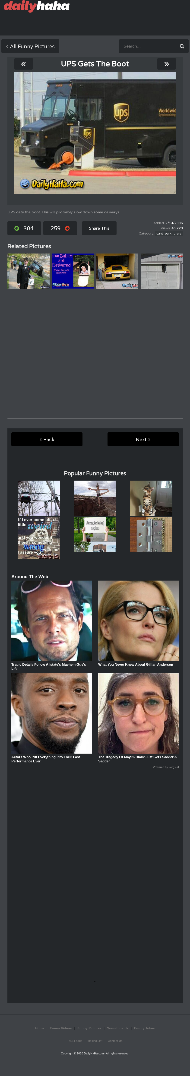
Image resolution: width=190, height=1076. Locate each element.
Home (39, 1028)
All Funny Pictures (32, 47)
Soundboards (118, 1028)
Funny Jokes (144, 1028)
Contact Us (115, 1041)
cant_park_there (168, 233)
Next (141, 440)
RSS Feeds (75, 1041)
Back (48, 440)
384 (28, 228)
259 (55, 228)
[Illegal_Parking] (95, 133)
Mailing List (95, 1041)
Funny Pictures (89, 1028)
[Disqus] (95, 353)
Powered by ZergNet (166, 767)
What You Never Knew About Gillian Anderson (135, 664)
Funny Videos (61, 1028)
